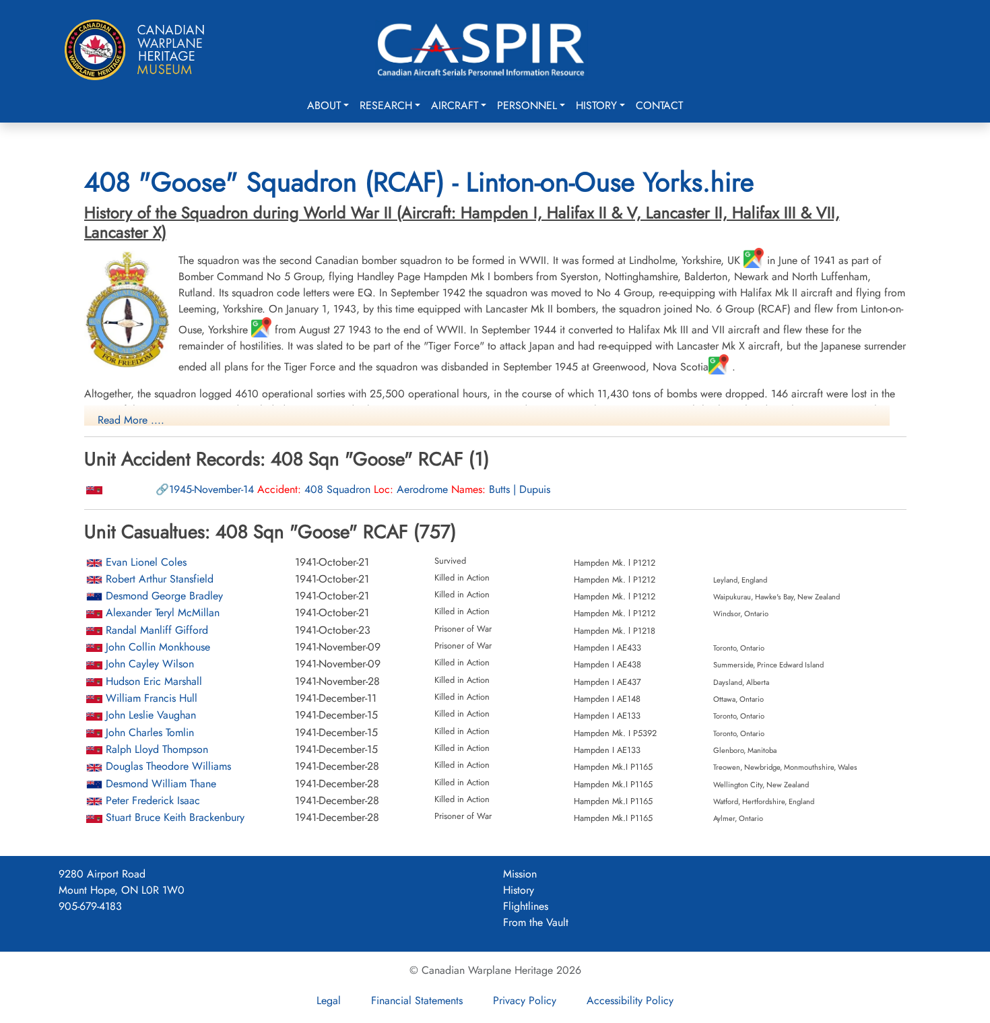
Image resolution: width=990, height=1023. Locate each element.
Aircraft (454, 105)
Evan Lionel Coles (146, 562)
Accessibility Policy (630, 1000)
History (596, 105)
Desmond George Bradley (164, 595)
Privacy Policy (524, 1000)
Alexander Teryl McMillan (163, 612)
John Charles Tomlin (150, 732)
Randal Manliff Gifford (157, 630)
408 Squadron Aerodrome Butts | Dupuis (359, 489)
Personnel (527, 105)
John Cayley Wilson (150, 663)
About (324, 105)
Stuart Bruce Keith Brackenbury (175, 817)
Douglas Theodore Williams (168, 766)
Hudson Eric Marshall (154, 681)
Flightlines (525, 906)
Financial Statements (417, 1000)
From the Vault (535, 922)
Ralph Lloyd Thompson (157, 749)
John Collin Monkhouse (158, 647)
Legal (329, 1000)
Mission (520, 874)
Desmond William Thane (161, 783)
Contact (659, 105)
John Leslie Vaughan (151, 715)
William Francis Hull (151, 698)
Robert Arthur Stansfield (159, 579)
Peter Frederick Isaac (153, 800)
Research (386, 105)
